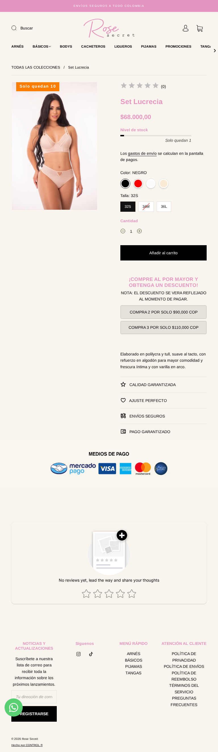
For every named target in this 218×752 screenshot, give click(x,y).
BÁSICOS (40, 46)
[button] (20, 147)
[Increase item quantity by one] (139, 232)
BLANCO (151, 183)
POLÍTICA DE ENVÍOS (184, 666)
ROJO (138, 183)
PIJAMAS (148, 46)
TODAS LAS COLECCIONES (35, 67)
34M (146, 205)
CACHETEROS (93, 46)
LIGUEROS (123, 46)
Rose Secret (30, 738)
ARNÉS (17, 46)
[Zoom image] (54, 147)
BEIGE (164, 183)
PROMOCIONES (178, 46)
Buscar (26, 28)
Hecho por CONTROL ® (27, 745)
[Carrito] (199, 28)
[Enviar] (17, 28)
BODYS (66, 46)
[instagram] (78, 654)
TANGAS (207, 46)
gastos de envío (142, 153)
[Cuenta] (185, 28)
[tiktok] (91, 654)
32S (127, 205)
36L (164, 205)
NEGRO (125, 183)
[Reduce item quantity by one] (123, 232)
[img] (139, 86)
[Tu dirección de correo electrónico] (34, 696)
